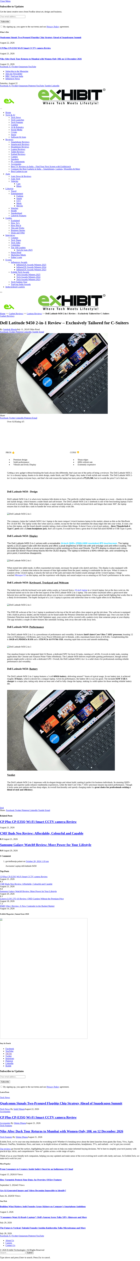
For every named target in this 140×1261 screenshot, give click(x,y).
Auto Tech (15, 179)
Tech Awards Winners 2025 (28, 274)
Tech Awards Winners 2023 (28, 279)
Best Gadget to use (19, 171)
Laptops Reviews (34, 313)
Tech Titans (16, 240)
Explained (15, 220)
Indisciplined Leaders (15, 287)
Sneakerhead (16, 213)
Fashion (19, 196)
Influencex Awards (19, 262)
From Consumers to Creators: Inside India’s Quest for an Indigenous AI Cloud (36, 1169)
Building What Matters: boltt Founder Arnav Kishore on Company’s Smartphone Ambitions (43, 1206)
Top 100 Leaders (18, 247)
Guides (8, 218)
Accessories (16, 164)
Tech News (16, 117)
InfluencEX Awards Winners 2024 (31, 267)
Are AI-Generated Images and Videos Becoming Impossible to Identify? (33, 1190)
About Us (9, 1240)
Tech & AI (10, 115)
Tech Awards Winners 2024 (28, 277)
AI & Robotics (17, 127)
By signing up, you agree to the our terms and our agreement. (36, 27)
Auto (7, 174)
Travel (13, 191)
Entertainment (17, 193)
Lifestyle (9, 188)
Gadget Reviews (16, 313)
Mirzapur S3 (20, 575)
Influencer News (12, 78)
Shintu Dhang (20, 1123)
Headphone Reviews (20, 147)
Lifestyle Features (18, 215)
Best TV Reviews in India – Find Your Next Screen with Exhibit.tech (41, 166)
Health (14, 211)
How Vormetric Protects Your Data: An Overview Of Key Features (31, 1180)
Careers (8, 1243)
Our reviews (5, 1149)
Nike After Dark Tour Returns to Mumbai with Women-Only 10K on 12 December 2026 (41, 59)
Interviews (10, 235)
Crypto (14, 132)
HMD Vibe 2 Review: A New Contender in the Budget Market (27, 906)
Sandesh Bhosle (10, 329)
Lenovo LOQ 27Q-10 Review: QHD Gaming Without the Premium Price (32, 899)
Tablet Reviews (17, 152)
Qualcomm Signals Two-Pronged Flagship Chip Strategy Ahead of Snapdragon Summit (40, 37)
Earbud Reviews (18, 154)
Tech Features (17, 122)
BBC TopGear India (14, 76)
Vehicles (14, 181)
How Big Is (16, 225)
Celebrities (15, 245)
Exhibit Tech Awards (20, 272)
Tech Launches (17, 120)
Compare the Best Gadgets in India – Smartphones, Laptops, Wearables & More (45, 169)
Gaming (14, 125)
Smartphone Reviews (20, 142)
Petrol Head (16, 252)
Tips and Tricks (17, 228)
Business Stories (18, 230)
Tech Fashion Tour (19, 282)
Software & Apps (18, 137)
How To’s (15, 223)
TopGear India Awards (21, 284)
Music (19, 203)
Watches (14, 208)
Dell (2, 808)
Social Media (16, 130)
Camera (14, 157)
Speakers (15, 159)
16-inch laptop (81, 590)
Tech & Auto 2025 (24, 250)
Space (13, 134)
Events (8, 260)
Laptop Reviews (18, 149)
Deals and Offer (18, 233)
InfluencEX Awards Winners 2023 (31, 269)
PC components (18, 161)
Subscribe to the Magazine (16, 71)
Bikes (18, 186)
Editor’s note (16, 257)
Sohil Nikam (19, 1109)
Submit (30, 1253)
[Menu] (1, 108)
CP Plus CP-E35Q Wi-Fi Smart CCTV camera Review (25, 48)
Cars (18, 184)
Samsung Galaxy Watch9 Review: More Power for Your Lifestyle (45, 845)
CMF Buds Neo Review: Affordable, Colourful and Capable (41, 833)
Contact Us (10, 1245)
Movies (19, 206)
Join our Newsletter (13, 74)
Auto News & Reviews (21, 176)
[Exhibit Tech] (53, 105)
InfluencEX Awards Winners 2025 (31, 265)
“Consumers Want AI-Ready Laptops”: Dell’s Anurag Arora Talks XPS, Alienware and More (43, 1217)
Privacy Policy (53, 27)
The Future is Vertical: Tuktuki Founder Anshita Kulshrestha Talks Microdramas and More (43, 1228)
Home (8, 112)
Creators (14, 238)
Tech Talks (15, 242)
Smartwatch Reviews (20, 144)
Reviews (9, 139)
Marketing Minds (18, 255)
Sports (19, 198)
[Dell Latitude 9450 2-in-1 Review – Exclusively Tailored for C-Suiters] (54, 413)
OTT (18, 201)
